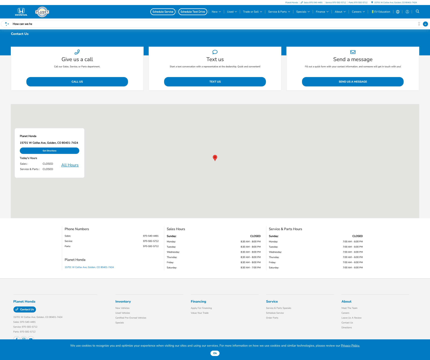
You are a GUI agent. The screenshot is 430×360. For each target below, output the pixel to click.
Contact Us (26, 309)
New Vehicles (122, 308)
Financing (198, 301)
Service (272, 301)
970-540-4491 (151, 235)
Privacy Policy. (350, 346)
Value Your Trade (199, 313)
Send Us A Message (353, 82)
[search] (417, 12)
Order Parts (272, 317)
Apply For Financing (201, 308)
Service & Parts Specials (278, 308)
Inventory (123, 301)
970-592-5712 (151, 241)
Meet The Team (349, 308)
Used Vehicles (122, 313)
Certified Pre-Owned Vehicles (130, 317)
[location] (372, 2)
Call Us (77, 82)
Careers (345, 313)
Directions (346, 327)
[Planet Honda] (42, 11)
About (346, 301)
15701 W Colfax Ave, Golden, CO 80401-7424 (89, 267)
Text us (215, 82)
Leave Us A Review (351, 317)
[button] (215, 158)
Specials (119, 322)
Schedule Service (275, 313)
